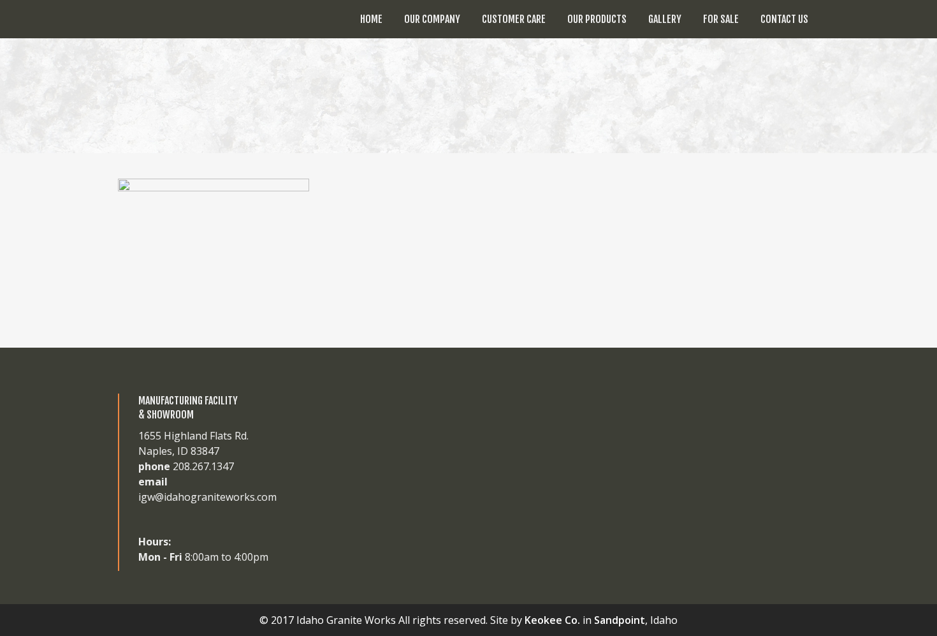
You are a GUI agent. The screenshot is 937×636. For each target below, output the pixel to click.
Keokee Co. (552, 620)
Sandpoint (619, 620)
